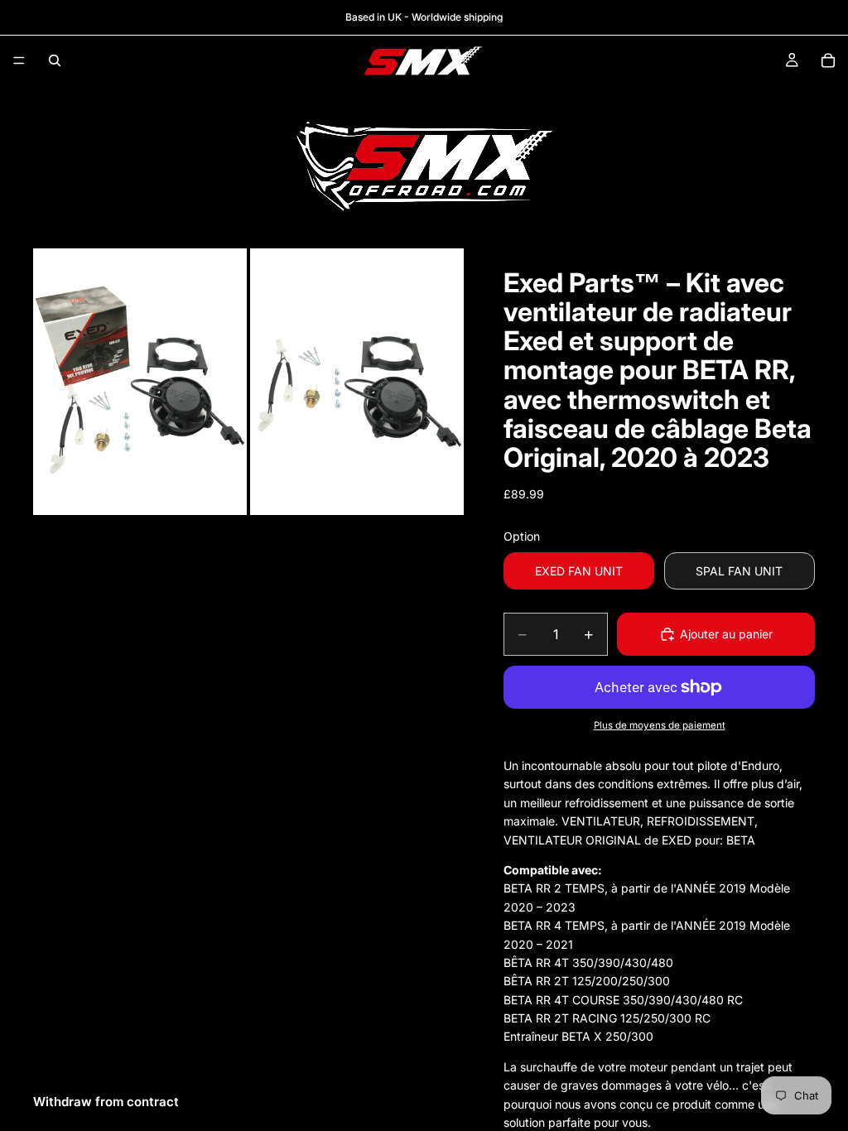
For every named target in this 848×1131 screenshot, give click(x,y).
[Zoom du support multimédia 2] (357, 382)
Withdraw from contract (106, 1101)
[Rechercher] (54, 60)
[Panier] (828, 60)
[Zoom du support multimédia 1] (140, 382)
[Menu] (19, 60)
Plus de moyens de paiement (659, 725)
